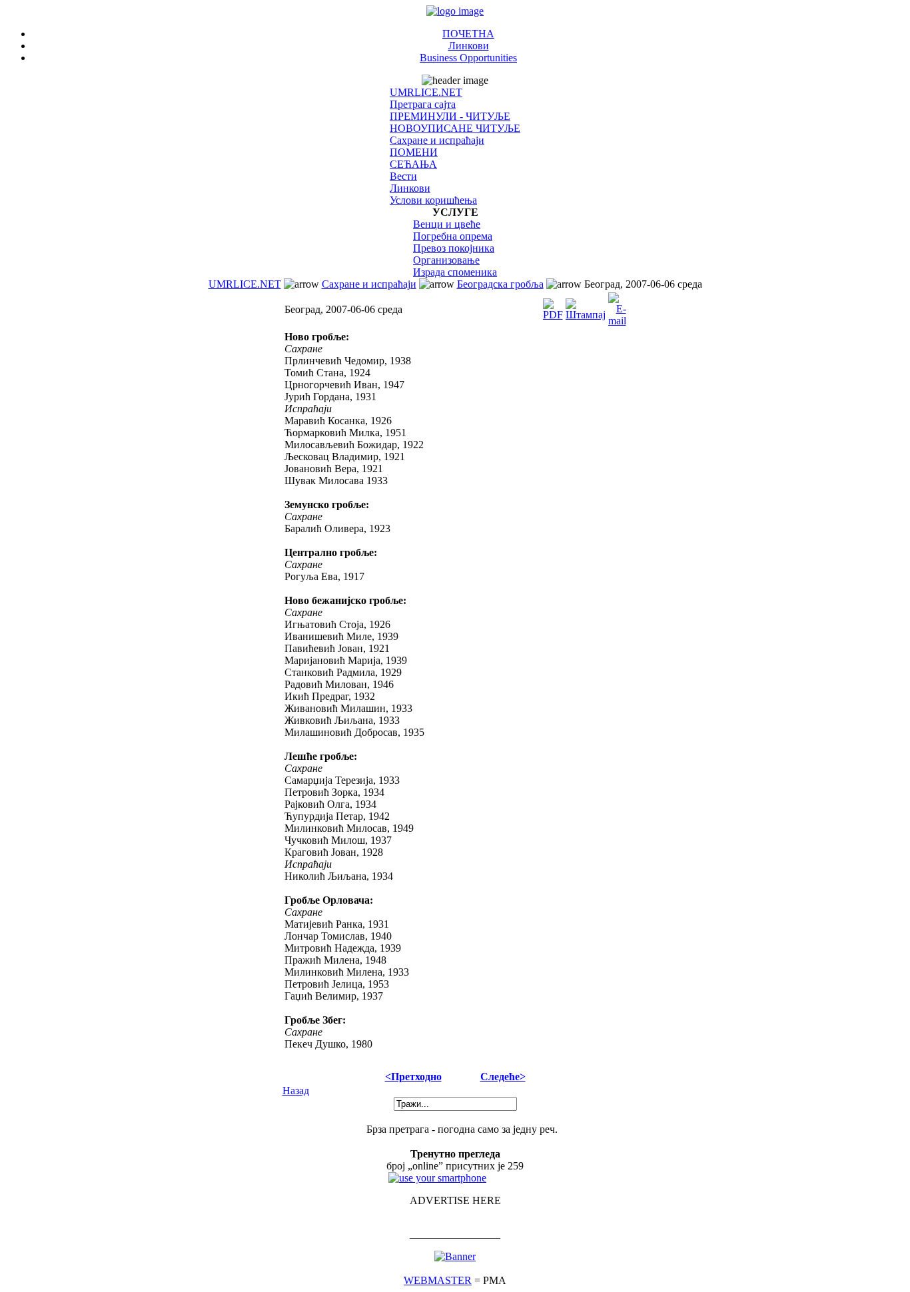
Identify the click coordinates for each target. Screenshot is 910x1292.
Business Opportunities (468, 57)
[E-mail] (617, 306)
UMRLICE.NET (426, 92)
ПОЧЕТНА (468, 33)
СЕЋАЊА (413, 164)
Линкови (468, 45)
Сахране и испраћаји (437, 140)
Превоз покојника (453, 248)
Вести (403, 176)
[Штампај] (586, 306)
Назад (295, 1090)
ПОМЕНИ (414, 152)
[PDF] (553, 306)
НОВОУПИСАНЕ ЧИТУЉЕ (455, 128)
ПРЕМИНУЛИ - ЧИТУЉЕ (450, 116)
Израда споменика (455, 272)
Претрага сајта (423, 104)
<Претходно (413, 1076)
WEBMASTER (438, 1280)
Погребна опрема (452, 236)
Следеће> (503, 1076)
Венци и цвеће (446, 224)
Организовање (446, 260)
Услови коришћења (433, 200)
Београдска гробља (500, 284)
